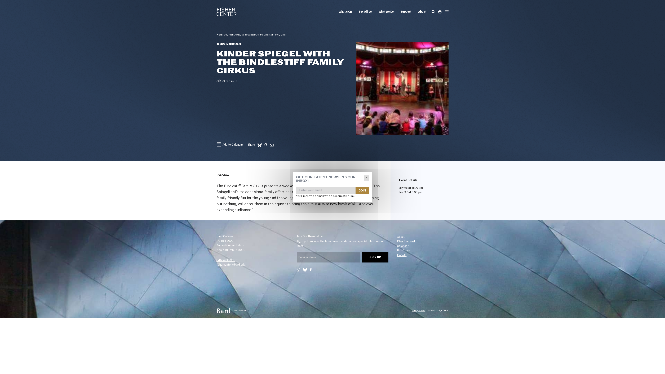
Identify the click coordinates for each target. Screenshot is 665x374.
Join (362, 190)
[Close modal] (366, 178)
